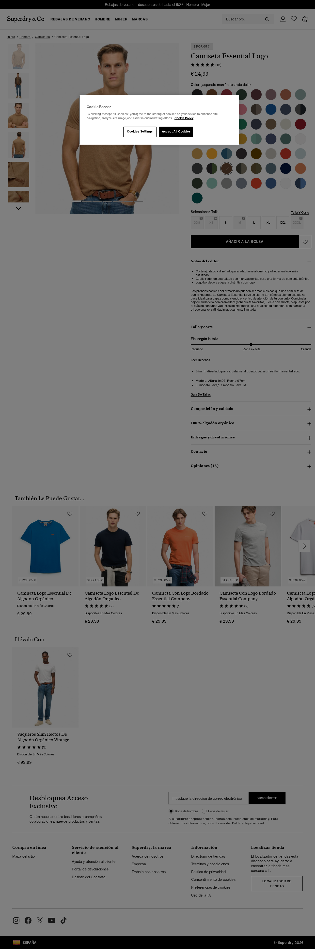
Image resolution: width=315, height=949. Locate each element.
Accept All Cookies (176, 131)
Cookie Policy (183, 118)
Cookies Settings (140, 131)
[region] (159, 120)
